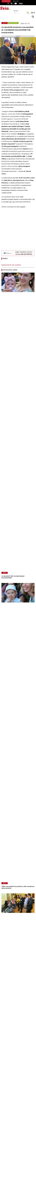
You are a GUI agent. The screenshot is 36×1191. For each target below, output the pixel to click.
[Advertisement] (18, 228)
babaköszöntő (6, 265)
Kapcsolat (16, 1)
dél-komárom (16, 265)
